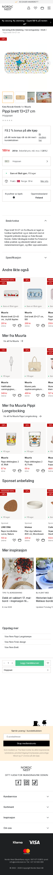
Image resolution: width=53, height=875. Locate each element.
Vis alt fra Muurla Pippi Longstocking (20, 416)
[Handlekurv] (42, 8)
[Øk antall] (12, 663)
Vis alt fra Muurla (11, 341)
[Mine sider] (28, 8)
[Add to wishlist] (14, 325)
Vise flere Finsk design (15, 642)
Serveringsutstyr (32, 30)
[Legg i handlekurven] (19, 325)
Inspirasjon (9, 817)
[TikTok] (35, 782)
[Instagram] (26, 782)
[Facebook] (18, 782)
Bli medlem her (42, 137)
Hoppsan (8, 670)
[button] (7, 120)
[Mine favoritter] (35, 8)
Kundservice (10, 796)
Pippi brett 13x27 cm (11, 32)
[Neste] (48, 63)
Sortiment (9, 807)
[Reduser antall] (4, 663)
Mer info (44, 181)
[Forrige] (5, 63)
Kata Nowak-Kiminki (11, 107)
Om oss (8, 828)
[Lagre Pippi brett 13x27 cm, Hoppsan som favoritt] (48, 663)
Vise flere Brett (12, 647)
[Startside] (7, 8)
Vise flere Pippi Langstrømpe (18, 636)
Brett (43, 30)
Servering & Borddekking (12, 30)
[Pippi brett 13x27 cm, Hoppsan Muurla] (26, 62)
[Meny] (49, 8)
